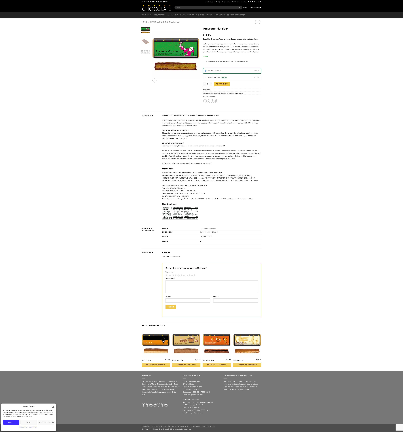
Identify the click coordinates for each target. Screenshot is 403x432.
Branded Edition (174, 15)
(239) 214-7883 (198, 392)
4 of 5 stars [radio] (182, 275)
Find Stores (208, 2)
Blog (202, 15)
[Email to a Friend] (212, 101)
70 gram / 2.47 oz (206, 236)
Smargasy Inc (186, 429)
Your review (170, 279)
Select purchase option (155, 365)
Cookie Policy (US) (208, 426)
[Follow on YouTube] (260, 1)
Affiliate (208, 15)
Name (168, 297)
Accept (11, 422)
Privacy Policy (33, 427)
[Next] (196, 54)
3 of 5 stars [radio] (175, 275)
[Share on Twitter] (208, 101)
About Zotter (159, 15)
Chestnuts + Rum (178, 360)
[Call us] (256, 1)
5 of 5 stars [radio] (190, 275)
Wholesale (186, 15)
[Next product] (255, 22)
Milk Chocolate (238, 93)
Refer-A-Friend (220, 15)
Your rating (170, 272)
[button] (53, 406)
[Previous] (155, 54)
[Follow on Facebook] (248, 1)
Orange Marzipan (208, 360)
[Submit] (240, 7)
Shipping (243, 2)
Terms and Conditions (232, 2)
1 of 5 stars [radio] (166, 275)
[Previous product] (259, 22)
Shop (149, 15)
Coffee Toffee (146, 360)
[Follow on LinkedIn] (258, 1)
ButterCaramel (238, 360)
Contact (216, 2)
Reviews (195, 15)
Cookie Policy (23, 427)
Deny (28, 422)
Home (144, 15)
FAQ (222, 2)
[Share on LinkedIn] (216, 101)
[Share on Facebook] (205, 101)
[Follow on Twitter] (252, 1)
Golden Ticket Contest (236, 15)
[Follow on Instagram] (250, 1)
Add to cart (222, 84)
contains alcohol (211, 96)
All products (230, 93)
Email (216, 297)
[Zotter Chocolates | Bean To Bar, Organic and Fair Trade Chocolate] (156, 8)
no (201, 241)
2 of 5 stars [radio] (170, 275)
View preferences (46, 422)
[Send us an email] (254, 1)
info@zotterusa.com (195, 395)
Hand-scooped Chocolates (164, 22)
